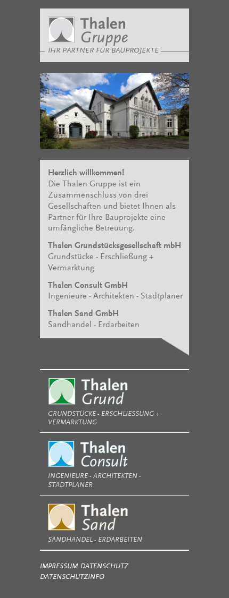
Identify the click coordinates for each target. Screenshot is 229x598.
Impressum (59, 566)
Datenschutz (104, 566)
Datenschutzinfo (72, 577)
